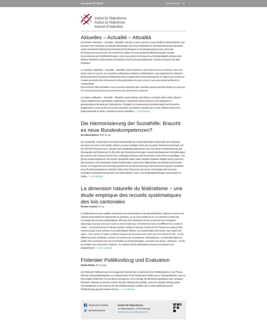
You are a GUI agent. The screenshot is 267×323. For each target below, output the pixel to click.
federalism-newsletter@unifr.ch (133, 312)
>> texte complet (104, 248)
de (184, 3)
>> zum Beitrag (142, 111)
